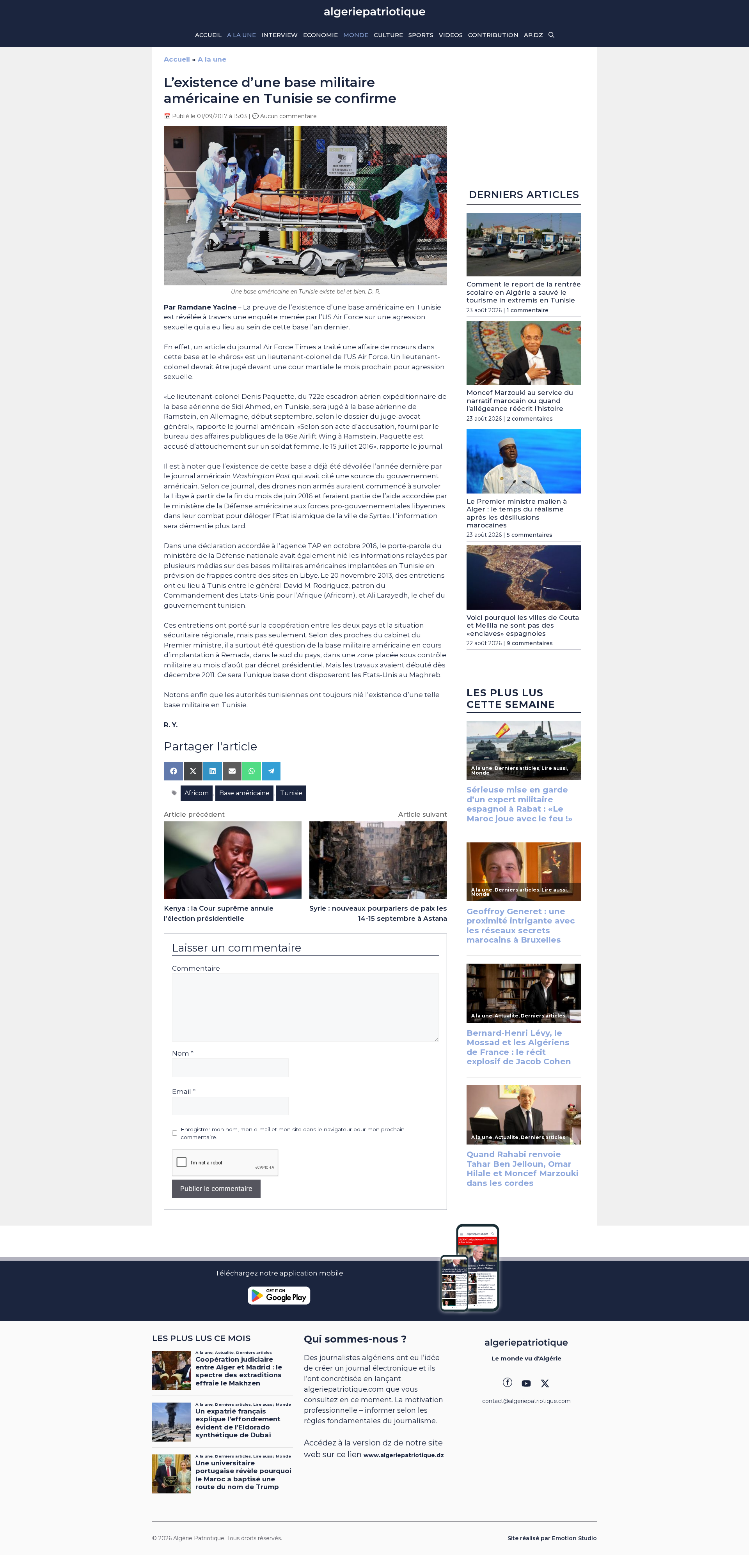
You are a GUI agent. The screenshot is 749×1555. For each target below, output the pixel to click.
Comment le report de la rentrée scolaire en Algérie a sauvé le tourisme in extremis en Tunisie (524, 292)
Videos (451, 35)
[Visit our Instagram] (526, 1383)
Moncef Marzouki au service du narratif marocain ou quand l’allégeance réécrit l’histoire (520, 400)
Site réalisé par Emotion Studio (552, 1538)
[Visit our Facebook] (507, 1383)
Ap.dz (533, 35)
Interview (279, 35)
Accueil (208, 35)
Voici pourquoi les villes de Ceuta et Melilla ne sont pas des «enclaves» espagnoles (523, 625)
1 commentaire (527, 310)
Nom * (182, 1053)
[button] (551, 35)
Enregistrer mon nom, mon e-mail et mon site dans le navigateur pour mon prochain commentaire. (293, 1133)
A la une (241, 35)
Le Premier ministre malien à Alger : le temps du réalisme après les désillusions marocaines (517, 513)
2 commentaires (530, 418)
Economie (320, 35)
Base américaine (244, 793)
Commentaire (196, 968)
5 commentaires (529, 534)
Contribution (493, 35)
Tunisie (291, 793)
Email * (183, 1091)
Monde (355, 35)
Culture (388, 35)
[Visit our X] (545, 1383)
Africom (197, 793)
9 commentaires (530, 643)
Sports (420, 35)
